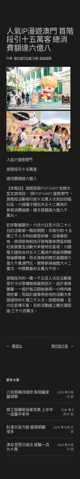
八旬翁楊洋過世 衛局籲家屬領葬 (27, 394)
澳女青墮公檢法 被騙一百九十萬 (27, 446)
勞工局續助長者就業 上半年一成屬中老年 (29, 411)
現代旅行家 (59, 346)
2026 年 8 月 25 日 (67, 412)
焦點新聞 (45, 58)
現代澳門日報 (23, 58)
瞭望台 (17, 346)
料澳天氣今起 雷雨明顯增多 (25, 429)
